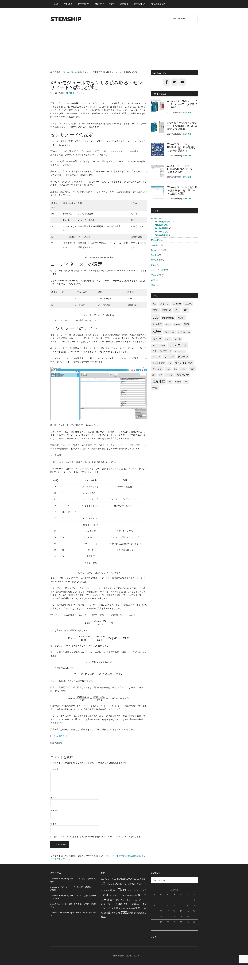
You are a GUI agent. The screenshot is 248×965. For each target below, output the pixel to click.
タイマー (169, 356)
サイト (53, 823)
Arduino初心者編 (162, 221)
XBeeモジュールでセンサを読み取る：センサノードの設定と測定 (182, 190)
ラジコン (157, 368)
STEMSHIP (65, 19)
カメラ (156, 338)
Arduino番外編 (161, 235)
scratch (168, 324)
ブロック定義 (158, 363)
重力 (186, 382)
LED (155, 317)
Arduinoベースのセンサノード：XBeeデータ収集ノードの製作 (182, 104)
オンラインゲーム (184, 332)
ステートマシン (180, 351)
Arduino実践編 (161, 228)
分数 (175, 369)
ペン (170, 363)
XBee (62, 743)
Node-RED (157, 324)
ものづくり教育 (158, 270)
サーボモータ (178, 345)
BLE (154, 304)
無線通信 (158, 381)
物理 (170, 382)
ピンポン (183, 356)
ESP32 (155, 310)
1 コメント (81, 93)
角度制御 (178, 382)
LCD (185, 310)
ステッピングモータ (161, 351)
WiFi (186, 324)
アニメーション (170, 332)
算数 (153, 285)
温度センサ (182, 374)
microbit (154, 245)
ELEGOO (188, 304)
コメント (54, 769)
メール (54, 810)
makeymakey (168, 318)
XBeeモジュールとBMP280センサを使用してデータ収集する (181, 147)
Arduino (154, 218)
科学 (153, 280)
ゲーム (178, 339)
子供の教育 (156, 275)
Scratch (154, 255)
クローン (168, 339)
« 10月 (153, 937)
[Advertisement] (124, 46)
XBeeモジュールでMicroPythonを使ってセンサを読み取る (181, 169)
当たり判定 (169, 375)
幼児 (160, 375)
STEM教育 (156, 260)
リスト (168, 369)
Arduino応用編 (161, 231)
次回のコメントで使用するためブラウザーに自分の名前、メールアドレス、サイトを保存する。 (98, 836)
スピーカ (156, 357)
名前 (53, 797)
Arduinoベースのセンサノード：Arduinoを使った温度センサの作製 (182, 125)
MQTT (181, 317)
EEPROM (176, 304)
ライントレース (183, 362)
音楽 (154, 387)
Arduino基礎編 (161, 225)
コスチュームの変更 (158, 346)
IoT (177, 310)
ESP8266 (166, 310)
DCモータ (164, 304)
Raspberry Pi (157, 250)
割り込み (183, 369)
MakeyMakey (157, 240)
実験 (192, 368)
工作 (153, 375)
